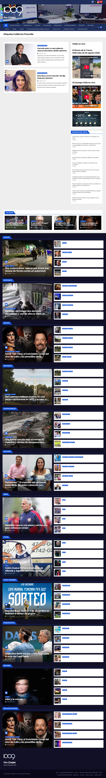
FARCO (7, 29)
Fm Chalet (10, 17)
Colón (21, 29)
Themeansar (27, 773)
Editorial (91, 25)
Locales (37, 25)
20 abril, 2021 (42, 53)
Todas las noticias (89, 774)
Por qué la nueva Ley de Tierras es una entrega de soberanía (79, 692)
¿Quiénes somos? (69, 29)
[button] (98, 27)
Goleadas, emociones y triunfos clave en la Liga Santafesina (79, 587)
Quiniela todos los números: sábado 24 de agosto (85, 157)
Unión (14, 29)
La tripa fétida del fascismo (70, 673)
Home (57, 772)
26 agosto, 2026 (11, 227)
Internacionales (70, 25)
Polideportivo (8, 651)
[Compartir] (1, 20)
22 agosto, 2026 (10, 487)
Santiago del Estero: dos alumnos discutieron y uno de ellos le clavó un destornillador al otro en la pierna (25, 314)
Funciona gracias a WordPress (10, 773)
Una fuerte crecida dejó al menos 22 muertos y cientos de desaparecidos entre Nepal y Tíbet (24, 442)
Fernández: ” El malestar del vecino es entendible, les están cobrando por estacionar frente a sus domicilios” (25, 485)
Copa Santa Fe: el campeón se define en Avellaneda (77, 606)
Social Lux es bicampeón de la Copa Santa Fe (75, 597)
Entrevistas (28, 25)
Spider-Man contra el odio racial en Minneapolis (75, 426)
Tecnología (83, 221)
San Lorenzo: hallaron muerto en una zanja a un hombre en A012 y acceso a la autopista (26, 399)
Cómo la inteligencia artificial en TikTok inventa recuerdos (88, 225)
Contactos (56, 29)
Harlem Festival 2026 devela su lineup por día (75, 744)
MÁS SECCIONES (15, 25)
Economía (65, 252)
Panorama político (72, 285)
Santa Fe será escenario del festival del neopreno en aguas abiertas (81, 659)
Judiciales (33, 221)
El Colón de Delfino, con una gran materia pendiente (77, 564)
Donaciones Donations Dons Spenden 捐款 (88, 772)
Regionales (58, 25)
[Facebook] (1, 11)
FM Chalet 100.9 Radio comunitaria (64, 774)
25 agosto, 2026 (10, 616)
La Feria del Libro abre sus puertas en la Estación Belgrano (78, 735)
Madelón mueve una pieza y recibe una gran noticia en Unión (26, 526)
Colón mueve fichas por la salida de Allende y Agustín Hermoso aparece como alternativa (24, 571)
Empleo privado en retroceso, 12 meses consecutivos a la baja (79, 307)
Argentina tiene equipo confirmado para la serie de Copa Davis (27, 655)
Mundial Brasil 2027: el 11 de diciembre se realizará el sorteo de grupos (27, 612)
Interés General (59, 221)
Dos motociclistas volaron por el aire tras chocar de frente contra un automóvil (27, 269)
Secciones (82, 774)
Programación (82, 29)
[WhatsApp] (1, 8)
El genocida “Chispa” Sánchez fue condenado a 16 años (39, 225)
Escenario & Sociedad (42, 45)
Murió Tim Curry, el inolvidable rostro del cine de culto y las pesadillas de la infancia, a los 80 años (27, 356)
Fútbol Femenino (8, 608)
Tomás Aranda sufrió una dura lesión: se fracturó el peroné (15, 225)
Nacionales (47, 25)
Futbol (8, 221)
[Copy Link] (1, 17)
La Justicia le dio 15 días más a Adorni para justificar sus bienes (80, 316)
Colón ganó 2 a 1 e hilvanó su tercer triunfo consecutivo (78, 573)
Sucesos (81, 25)
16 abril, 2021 (42, 80)
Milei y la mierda (14, 699)
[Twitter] (1, 14)
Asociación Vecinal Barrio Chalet (38, 29)
